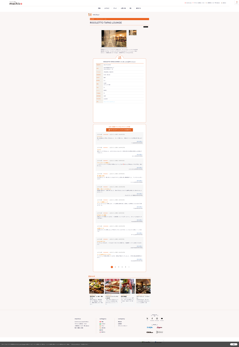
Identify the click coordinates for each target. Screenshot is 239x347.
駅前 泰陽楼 (124, 296)
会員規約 (120, 323)
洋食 (110, 295)
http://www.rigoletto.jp (109, 101)
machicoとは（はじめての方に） (82, 321)
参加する (138, 8)
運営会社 (120, 321)
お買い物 (123, 8)
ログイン (237, 3)
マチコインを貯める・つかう (199, 2)
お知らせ (224, 2)
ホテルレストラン (144, 295)
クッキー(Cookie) (22, 344)
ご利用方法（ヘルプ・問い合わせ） (213, 2)
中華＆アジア (128, 295)
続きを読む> (139, 141)
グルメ (115, 8)
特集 (99, 8)
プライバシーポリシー (122, 325)
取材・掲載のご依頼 (79, 327)
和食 (95, 295)
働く (131, 8)
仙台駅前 (91, 295)
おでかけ (107, 8)
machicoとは (188, 2)
